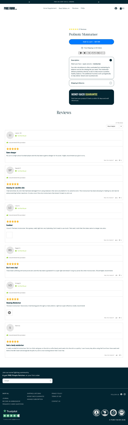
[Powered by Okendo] (10, 122)
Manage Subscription (35, 399)
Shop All (5, 393)
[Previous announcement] (29, 2)
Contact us (56, 401)
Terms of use (56, 396)
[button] (9, 235)
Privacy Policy (57, 393)
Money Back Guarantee (35, 396)
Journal (5, 398)
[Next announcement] (98, 2)
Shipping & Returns (34, 393)
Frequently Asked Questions (13, 404)
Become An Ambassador (11, 401)
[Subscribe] (50, 380)
